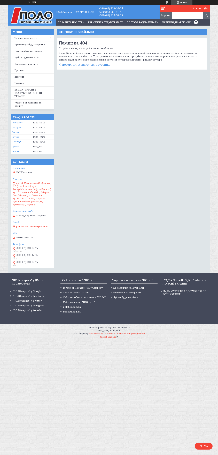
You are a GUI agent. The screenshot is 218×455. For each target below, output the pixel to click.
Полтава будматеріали (142, 22)
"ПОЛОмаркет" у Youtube (27, 310)
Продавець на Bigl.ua (109, 330)
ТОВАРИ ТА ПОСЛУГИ (71, 22)
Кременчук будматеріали (105, 22)
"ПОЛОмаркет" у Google (27, 291)
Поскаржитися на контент (101, 333)
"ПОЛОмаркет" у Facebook (28, 295)
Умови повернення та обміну (27, 104)
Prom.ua (126, 327)
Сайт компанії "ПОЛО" (76, 292)
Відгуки (19, 76)
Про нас (19, 70)
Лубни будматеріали (176, 22)
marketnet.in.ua (72, 311)
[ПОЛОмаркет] (32, 15)
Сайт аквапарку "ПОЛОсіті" (79, 302)
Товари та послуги (25, 38)
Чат (206, 446)
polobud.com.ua (72, 306)
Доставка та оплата (26, 63)
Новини (19, 83)
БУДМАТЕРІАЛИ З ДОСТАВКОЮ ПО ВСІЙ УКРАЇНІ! (28, 93)
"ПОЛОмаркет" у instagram (28, 305)
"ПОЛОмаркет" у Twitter (27, 300)
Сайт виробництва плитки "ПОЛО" (84, 297)
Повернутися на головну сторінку (86, 64)
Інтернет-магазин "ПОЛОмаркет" (83, 287)
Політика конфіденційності (131, 333)
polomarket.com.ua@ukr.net (32, 226)
